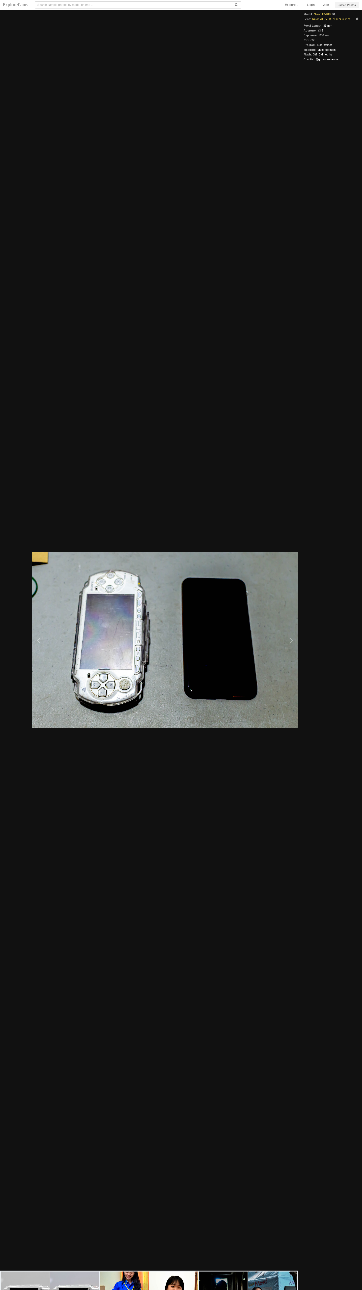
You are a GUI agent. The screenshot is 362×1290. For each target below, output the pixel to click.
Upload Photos (346, 4)
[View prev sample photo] (39, 640)
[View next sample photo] (291, 640)
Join (326, 4)
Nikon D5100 (322, 14)
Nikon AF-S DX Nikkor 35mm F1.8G (333, 19)
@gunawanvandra (327, 59)
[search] (236, 4)
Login (311, 4)
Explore (291, 4)
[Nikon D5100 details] (333, 14)
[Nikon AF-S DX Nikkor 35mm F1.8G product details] (356, 19)
